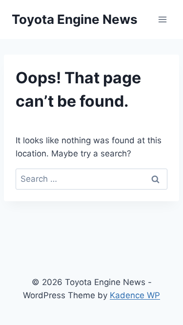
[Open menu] (162, 19)
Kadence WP (135, 295)
